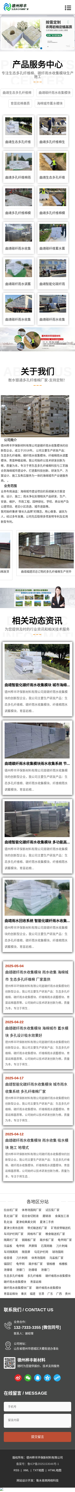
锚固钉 (8, 1263)
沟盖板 (8, 1245)
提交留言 (37, 1437)
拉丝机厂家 (11, 1210)
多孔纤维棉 (34, 1275)
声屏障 (33, 1245)
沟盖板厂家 (56, 1257)
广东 (50, 1293)
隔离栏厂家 (11, 1239)
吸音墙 (8, 1257)
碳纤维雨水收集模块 (58, 1275)
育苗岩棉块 (11, 1293)
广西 (59, 1293)
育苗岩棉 (35, 1281)
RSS (16, 1470)
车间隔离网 (11, 1251)
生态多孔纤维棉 (13, 1275)
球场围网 (57, 1251)
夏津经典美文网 (26, 1221)
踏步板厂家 (47, 1239)
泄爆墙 (8, 1269)
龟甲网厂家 (65, 1239)
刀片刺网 (21, 1257)
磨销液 (47, 1215)
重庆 (24, 1293)
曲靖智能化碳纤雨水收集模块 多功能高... (37, 842)
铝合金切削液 (30, 1215)
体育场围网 (38, 1257)
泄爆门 (20, 1269)
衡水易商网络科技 (47, 1480)
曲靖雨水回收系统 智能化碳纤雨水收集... (37, 921)
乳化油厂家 (11, 1215)
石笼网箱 (46, 1245)
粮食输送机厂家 (55, 1233)
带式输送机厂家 (37, 1227)
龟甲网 (20, 1245)
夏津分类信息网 (13, 1227)
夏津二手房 (47, 1221)
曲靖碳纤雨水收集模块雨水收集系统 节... (37, 764)
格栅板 (63, 1263)
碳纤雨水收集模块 (15, 1281)
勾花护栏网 (41, 1251)
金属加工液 (62, 1215)
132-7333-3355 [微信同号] (37, 1327)
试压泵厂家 (52, 1210)
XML (26, 1470)
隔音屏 (26, 1251)
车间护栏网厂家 (13, 1233)
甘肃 (41, 1293)
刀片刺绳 (61, 1245)
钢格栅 (51, 1263)
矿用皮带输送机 (61, 1227)
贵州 (68, 1293)
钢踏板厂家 (29, 1239)
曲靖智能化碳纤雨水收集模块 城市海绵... (37, 685)
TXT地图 (38, 1470)
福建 (32, 1293)
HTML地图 (54, 1470)
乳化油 (8, 1221)
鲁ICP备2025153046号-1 (43, 1463)
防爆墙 (33, 1269)
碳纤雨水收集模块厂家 (18, 1287)
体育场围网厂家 (31, 1210)
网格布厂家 (34, 1233)
